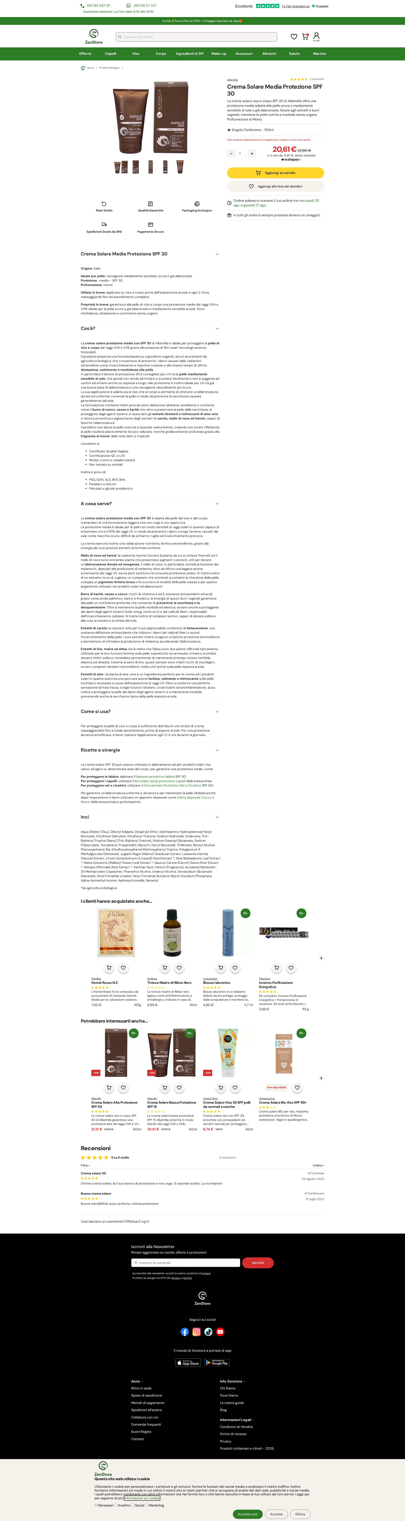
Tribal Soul (264, 978)
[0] (305, 39)
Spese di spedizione (146, 1395)
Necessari (105, 1505)
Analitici (124, 1505)
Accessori (244, 53)
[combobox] (196, 36)
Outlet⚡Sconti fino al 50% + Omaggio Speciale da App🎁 (202, 21)
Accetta (276, 1514)
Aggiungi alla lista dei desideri (280, 186)
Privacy (225, 1441)
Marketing (156, 1505)
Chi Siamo (227, 1388)
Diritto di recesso (233, 1434)
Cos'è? (88, 328)
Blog (223, 1410)
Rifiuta (300, 1514)
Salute (294, 53)
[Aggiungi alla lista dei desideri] (123, 968)
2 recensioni (317, 79)
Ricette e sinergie (100, 750)
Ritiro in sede (141, 1388)
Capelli (110, 53)
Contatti (137, 1439)
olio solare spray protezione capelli (159, 781)
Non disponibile (276, 1087)
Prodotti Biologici (109, 68)
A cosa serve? (96, 504)
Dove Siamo (229, 1395)
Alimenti (269, 53)
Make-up (219, 53)
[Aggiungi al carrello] (109, 968)
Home (90, 67)
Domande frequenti (146, 1424)
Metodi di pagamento (147, 1403)
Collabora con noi (144, 1417)
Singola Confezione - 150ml (253, 130)
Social (139, 1505)
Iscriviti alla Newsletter (169, 1249)
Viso (135, 53)
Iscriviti (258, 1263)
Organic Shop (210, 1098)
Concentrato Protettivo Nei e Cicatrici (172, 785)
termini (187, 1278)
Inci (85, 817)
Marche (319, 53)
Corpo (161, 53)
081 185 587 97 (98, 5)
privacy (206, 1273)
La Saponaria (210, 978)
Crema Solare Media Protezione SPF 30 (124, 254)
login (144, 1221)
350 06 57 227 (145, 5)
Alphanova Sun (267, 1098)
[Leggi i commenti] (299, 79)
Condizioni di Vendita (236, 1427)
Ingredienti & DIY (190, 53)
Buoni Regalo (141, 1431)
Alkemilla (232, 79)
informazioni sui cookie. (142, 1498)
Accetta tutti (248, 1514)
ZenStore (152, 978)
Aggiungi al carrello (280, 173)
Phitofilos (96, 978)
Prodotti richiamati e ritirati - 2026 (247, 1448)
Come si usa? (96, 711)
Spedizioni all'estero (146, 1410)
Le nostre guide (232, 1403)
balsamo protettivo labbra (155, 777)
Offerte (85, 53)
